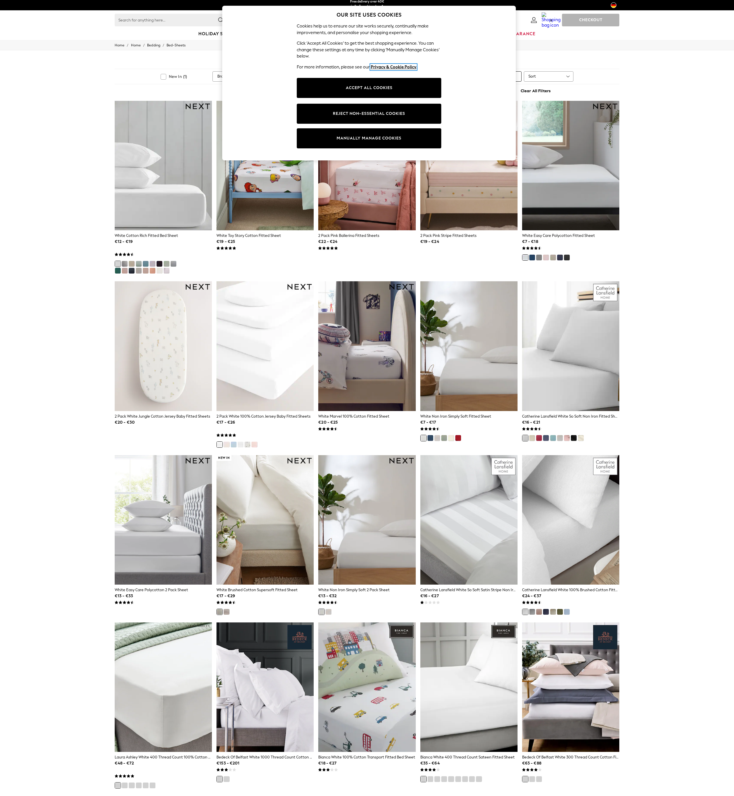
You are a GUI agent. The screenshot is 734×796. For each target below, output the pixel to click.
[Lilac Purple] (166, 271)
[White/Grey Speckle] (247, 444)
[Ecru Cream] (226, 444)
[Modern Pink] (254, 444)
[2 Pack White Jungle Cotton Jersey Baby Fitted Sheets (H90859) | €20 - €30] (163, 346)
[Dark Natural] (146, 271)
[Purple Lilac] (152, 264)
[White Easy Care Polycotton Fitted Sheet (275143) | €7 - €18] (570, 165)
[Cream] (159, 271)
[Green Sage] (139, 264)
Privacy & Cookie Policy (393, 67)
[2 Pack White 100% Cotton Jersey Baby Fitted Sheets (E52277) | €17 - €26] (265, 346)
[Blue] (532, 257)
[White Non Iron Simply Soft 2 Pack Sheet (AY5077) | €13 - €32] (366, 520)
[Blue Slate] (146, 264)
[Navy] (546, 438)
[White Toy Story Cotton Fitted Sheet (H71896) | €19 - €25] (265, 165)
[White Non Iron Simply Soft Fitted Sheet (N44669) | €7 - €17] (469, 346)
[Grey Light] (139, 271)
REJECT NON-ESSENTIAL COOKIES (369, 113)
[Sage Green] (444, 438)
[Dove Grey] (451, 779)
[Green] (560, 612)
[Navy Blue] (131, 271)
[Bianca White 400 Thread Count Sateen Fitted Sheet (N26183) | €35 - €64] (469, 687)
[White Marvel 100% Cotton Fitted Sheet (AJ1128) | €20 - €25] (366, 346)
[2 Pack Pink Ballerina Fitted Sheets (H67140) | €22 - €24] (366, 165)
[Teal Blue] (118, 271)
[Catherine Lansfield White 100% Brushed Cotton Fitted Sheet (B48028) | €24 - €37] (570, 520)
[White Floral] (240, 444)
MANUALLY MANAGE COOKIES (369, 138)
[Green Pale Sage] (166, 264)
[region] (369, 83)
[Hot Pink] (539, 438)
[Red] (458, 438)
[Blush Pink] (125, 271)
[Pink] (546, 257)
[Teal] (458, 779)
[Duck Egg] (553, 438)
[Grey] (539, 257)
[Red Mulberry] (146, 785)
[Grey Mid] (173, 264)
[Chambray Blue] (567, 612)
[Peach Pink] (152, 271)
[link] (534, 20)
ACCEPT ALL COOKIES (369, 87)
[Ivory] (472, 779)
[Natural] (131, 264)
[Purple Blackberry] (159, 264)
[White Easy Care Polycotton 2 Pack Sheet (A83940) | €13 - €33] (163, 520)
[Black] (574, 438)
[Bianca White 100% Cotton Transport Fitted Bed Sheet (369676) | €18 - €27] (366, 687)
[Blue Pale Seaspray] (152, 785)
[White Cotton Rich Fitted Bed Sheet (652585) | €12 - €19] (163, 165)
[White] (118, 264)
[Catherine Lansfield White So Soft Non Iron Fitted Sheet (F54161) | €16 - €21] (570, 346)
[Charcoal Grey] (125, 264)
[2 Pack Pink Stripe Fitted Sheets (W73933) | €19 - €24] (469, 165)
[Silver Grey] (437, 438)
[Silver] (226, 779)
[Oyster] (430, 779)
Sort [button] (532, 76)
